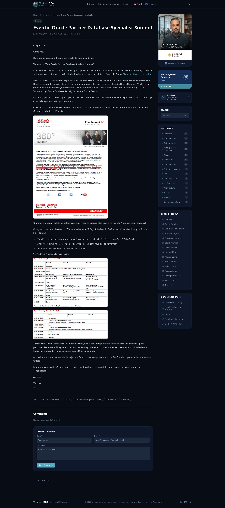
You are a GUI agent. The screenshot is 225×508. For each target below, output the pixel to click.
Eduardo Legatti (172, 233)
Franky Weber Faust (173, 238)
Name (39, 436)
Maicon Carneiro (172, 257)
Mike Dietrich (171, 266)
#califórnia (56, 399)
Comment (41, 446)
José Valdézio (170, 252)
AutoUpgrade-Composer (108, 4)
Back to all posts (43, 480)
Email (97, 436)
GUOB (167, 314)
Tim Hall (168, 285)
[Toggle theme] (189, 4)
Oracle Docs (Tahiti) (173, 302)
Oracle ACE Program (174, 319)
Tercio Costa (170, 280)
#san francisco (111, 399)
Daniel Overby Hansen (175, 228)
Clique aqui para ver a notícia (137, 74)
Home (91, 4)
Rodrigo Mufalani (172, 275)
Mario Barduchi (172, 261)
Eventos (46, 15)
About (125, 4)
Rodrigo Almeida (110, 343)
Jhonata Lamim (171, 247)
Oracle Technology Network (173, 308)
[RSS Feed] (181, 502)
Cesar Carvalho (171, 224)
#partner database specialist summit (87, 399)
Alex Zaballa (170, 219)
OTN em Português (173, 324)
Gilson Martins (171, 243)
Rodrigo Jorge (171, 271)
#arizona (44, 399)
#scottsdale (125, 399)
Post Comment (46, 465)
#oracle (67, 399)
